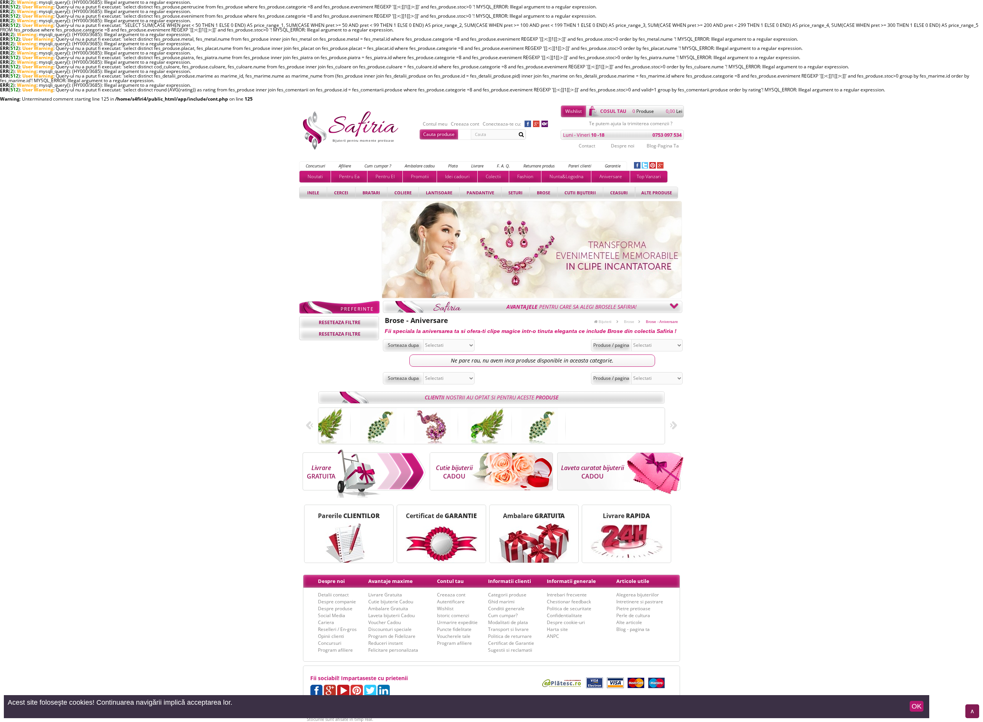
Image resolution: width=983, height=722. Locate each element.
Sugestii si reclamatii (510, 650)
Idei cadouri (457, 176)
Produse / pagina (611, 345)
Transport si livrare (508, 629)
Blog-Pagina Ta (663, 145)
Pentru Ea (349, 176)
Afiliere (345, 166)
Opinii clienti (331, 636)
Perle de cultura (633, 615)
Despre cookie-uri (566, 622)
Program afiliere (335, 650)
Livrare (477, 166)
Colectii (493, 176)
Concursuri (315, 166)
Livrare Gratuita (385, 594)
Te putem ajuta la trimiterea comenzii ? (630, 123)
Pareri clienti (579, 166)
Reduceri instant (385, 643)
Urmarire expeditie (457, 622)
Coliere (403, 192)
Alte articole (629, 622)
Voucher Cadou (384, 622)
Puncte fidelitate (454, 629)
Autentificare (451, 601)
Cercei (341, 192)
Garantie (613, 166)
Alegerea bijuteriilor (637, 594)
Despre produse (335, 608)
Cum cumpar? (503, 615)
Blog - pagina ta (633, 629)
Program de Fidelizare (391, 636)
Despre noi (622, 145)
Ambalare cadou (420, 166)
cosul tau (613, 111)
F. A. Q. (503, 166)
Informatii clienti (509, 581)
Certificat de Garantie (511, 643)
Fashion (525, 176)
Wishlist (573, 111)
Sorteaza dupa (403, 345)
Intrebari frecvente (567, 594)
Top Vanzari (649, 176)
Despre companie (337, 601)
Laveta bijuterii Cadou (391, 615)
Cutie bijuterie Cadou (390, 601)
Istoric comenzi (453, 615)
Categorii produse (507, 594)
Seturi (515, 192)
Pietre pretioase (633, 608)
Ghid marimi (501, 601)
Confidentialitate (564, 615)
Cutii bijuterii (580, 192)
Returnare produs (539, 166)
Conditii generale (506, 608)
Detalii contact (333, 594)
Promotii (420, 176)
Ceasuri (619, 192)
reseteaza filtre (340, 322)
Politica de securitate (569, 608)
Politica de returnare (510, 636)
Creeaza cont (465, 124)
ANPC (553, 636)
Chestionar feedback (569, 601)
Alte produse (656, 192)
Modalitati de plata (508, 622)
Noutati (315, 176)
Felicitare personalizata (393, 650)
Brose (543, 192)
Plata (453, 166)
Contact (587, 145)
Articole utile (632, 581)
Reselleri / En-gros (337, 629)
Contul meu (435, 124)
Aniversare (610, 176)
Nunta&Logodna (566, 176)
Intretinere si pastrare (639, 601)
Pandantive (480, 192)
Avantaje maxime (390, 581)
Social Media (331, 615)
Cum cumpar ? (377, 166)
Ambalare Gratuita (388, 608)
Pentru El (385, 176)
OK (917, 706)
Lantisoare (439, 192)
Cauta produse (439, 134)
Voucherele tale (453, 636)
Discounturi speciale (390, 629)
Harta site (557, 629)
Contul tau (450, 581)
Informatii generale (571, 581)
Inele (313, 192)
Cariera (326, 622)
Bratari (371, 192)
